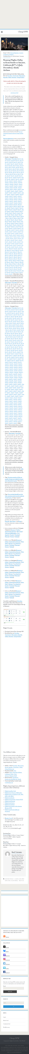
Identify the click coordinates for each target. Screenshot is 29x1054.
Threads (7, 947)
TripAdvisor (15, 777)
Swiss (12, 774)
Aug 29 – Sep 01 (9, 204)
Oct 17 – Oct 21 (18, 240)
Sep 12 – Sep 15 (14, 214)
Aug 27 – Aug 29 (13, 421)
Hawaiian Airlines (17, 772)
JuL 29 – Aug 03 (17, 358)
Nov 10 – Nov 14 (13, 259)
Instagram (7, 960)
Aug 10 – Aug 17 (19, 386)
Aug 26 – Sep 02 (18, 203)
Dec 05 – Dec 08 (13, 267)
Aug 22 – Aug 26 (9, 199)
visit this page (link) (14, 92)
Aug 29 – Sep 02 (17, 204)
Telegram (7, 964)
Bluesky (7, 951)
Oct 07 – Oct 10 (14, 233)
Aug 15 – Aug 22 (10, 194)
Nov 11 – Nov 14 (13, 260)
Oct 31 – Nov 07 (13, 252)
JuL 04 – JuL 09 (15, 313)
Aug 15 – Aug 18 (13, 192)
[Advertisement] (14, 14)
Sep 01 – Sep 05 (17, 206)
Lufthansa (7, 774)
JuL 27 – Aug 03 (13, 355)
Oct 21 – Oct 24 (14, 243)
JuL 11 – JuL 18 (15, 167)
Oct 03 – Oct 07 (8, 231)
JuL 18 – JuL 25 (12, 172)
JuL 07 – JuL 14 (14, 164)
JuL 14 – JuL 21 (12, 169)
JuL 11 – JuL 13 (20, 321)
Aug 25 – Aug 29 (9, 201)
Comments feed (6, 1023)
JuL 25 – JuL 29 (18, 350)
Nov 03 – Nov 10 (13, 253)
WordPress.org (6, 1027)
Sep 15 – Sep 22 (9, 218)
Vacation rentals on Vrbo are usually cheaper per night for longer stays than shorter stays (14, 479)
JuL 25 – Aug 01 (12, 177)
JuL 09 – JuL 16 (12, 321)
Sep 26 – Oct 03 (15, 226)
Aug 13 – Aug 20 (9, 394)
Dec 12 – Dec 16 (8, 274)
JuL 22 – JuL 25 (17, 174)
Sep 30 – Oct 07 (11, 230)
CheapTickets (20, 77)
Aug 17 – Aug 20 (13, 399)
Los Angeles (17, 543)
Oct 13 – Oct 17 (17, 237)
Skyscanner (22, 75)
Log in (4, 1017)
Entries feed (5, 1020)
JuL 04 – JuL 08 (9, 162)
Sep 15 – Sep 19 (20, 216)
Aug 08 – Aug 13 (13, 382)
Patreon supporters (8, 138)
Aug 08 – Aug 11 (9, 187)
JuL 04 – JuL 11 (16, 162)
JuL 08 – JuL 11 (18, 316)
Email (4, 986)
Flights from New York (10, 791)
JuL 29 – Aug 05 (9, 181)
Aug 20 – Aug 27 (13, 409)
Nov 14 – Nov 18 (19, 262)
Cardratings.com (9, 782)
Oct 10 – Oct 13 (12, 235)
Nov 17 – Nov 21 (17, 264)
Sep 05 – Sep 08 (13, 209)
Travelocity (16, 75)
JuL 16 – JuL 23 (8, 335)
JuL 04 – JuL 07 (19, 160)
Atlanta (17, 536)
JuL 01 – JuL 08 (10, 160)
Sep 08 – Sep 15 (8, 213)
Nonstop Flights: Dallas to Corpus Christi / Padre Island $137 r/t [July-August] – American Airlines (13, 837)
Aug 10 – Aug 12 (13, 384)
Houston (13, 530)
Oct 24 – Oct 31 (10, 247)
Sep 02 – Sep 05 (15, 208)
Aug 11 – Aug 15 (17, 189)
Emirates (12, 776)
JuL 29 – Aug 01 (19, 179)
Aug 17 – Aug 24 (13, 401)
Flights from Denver (10, 803)
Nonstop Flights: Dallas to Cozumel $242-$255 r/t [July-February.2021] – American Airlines (14, 845)
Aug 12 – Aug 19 (13, 391)
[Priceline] (14, 616)
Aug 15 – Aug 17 (17, 394)
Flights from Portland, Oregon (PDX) (14, 799)
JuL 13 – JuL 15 (19, 325)
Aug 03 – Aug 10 (13, 370)
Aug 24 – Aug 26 (13, 414)
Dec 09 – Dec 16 (10, 272)
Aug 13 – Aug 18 (18, 392)
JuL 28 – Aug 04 (11, 179)
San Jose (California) (11, 880)
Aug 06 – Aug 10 (13, 377)
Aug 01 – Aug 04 (18, 181)
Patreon (7, 937)
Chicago (10, 543)
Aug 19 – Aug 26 (9, 198)
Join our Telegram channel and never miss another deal (13, 133)
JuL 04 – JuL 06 (9, 311)
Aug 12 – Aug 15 (14, 191)
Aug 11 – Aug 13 (8, 387)
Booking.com (14, 779)
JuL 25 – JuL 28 (14, 176)
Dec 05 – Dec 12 (13, 269)
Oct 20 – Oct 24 (16, 242)
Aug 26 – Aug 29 (9, 203)
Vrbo (15, 770)
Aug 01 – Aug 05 (9, 182)
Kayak (6, 767)
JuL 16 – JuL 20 (10, 333)
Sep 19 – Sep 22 (14, 220)
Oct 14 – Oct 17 (13, 238)
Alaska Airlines (19, 879)
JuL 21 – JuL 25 (20, 172)
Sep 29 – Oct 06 (13, 228)
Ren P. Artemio (20, 56)
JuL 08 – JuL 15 (12, 165)
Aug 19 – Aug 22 (17, 196)
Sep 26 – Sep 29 (17, 225)
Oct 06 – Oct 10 (17, 231)
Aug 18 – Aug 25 (9, 196)
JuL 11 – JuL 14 (19, 165)
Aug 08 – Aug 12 (17, 187)
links (22, 469)
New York (19, 531)
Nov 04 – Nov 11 (13, 255)
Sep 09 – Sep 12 (16, 213)
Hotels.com (7, 779)
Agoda (19, 779)
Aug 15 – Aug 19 (14, 396)
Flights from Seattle (9, 798)
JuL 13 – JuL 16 (8, 326)
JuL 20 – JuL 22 (18, 338)
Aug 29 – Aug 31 (13, 423)
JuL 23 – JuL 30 (12, 348)
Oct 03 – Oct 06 (19, 230)
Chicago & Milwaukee (11, 533)
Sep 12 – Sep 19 (12, 216)
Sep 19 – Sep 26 (12, 221)
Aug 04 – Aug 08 (9, 184)
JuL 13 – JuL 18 (16, 326)
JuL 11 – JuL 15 (8, 167)
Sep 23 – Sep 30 (8, 225)
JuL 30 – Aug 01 (15, 360)
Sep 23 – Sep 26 (19, 223)
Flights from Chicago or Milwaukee (13, 792)
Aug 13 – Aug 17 (10, 392)
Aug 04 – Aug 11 (18, 184)
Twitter (7, 968)
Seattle (12, 535)
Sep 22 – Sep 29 (10, 223)
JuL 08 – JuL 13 (8, 318)
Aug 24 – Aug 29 (13, 416)
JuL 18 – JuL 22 (13, 336)
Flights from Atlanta (10, 804)
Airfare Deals (9, 879)
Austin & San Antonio (10, 531)
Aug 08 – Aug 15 (9, 189)
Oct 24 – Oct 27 (12, 245)
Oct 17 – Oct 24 (8, 242)
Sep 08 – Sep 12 (19, 211)
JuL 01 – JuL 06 (11, 309)
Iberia (11, 772)
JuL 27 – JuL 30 (15, 353)
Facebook (7, 972)
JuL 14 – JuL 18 (20, 328)
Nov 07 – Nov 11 (13, 257)
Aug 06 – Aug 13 (13, 379)
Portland (17, 535)
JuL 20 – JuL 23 (8, 340)
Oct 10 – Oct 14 (20, 235)
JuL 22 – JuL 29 (17, 345)
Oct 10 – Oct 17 (9, 237)
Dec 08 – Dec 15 (12, 270)
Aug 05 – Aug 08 (9, 186)
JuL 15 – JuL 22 (8, 170)
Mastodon (7, 955)
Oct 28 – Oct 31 (17, 248)
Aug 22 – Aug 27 (13, 413)
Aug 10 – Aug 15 (10, 386)
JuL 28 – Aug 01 (10, 357)
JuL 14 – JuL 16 (12, 328)
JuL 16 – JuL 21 (18, 333)
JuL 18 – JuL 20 (16, 335)
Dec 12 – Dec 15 (18, 272)
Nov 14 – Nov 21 (9, 264)
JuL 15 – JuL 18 (20, 169)
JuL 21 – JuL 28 (9, 174)
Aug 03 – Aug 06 (13, 369)
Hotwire (14, 77)
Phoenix (7, 536)
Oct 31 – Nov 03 (15, 250)
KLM (15, 776)
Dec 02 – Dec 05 (15, 265)
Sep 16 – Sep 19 (17, 218)
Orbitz (9, 77)
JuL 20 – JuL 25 (16, 340)
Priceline (9, 75)
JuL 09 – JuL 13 (14, 320)
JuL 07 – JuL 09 (13, 314)
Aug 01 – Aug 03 (13, 364)
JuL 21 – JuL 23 (14, 342)
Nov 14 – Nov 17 (10, 262)
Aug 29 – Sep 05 (9, 206)
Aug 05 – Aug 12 (18, 186)
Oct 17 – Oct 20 (10, 240)
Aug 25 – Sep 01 (17, 201)
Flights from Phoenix (10, 801)
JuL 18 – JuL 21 (16, 170)
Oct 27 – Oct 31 (18, 247)
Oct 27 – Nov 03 (9, 248)
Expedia (5, 77)
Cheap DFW (23, 32)
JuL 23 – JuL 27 (14, 347)
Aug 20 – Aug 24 (13, 408)
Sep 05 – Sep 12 (10, 211)
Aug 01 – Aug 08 (18, 182)
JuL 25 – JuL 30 (8, 352)
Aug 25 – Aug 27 (13, 418)
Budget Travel (8, 818)
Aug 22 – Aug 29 (18, 199)
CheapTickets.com (9, 769)
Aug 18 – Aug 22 (19, 194)
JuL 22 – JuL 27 (9, 345)
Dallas (18, 530)
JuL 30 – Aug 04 (13, 362)
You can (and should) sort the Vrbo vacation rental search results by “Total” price (14, 496)
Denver (12, 536)
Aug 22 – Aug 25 (17, 198)
